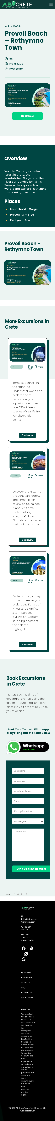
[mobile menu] (51, 4)
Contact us (26, 992)
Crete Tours (26, 977)
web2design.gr (27, 1111)
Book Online (27, 997)
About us (25, 982)
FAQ (23, 987)
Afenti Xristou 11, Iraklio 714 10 (27, 937)
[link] (27, 352)
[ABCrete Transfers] (17, 4)
